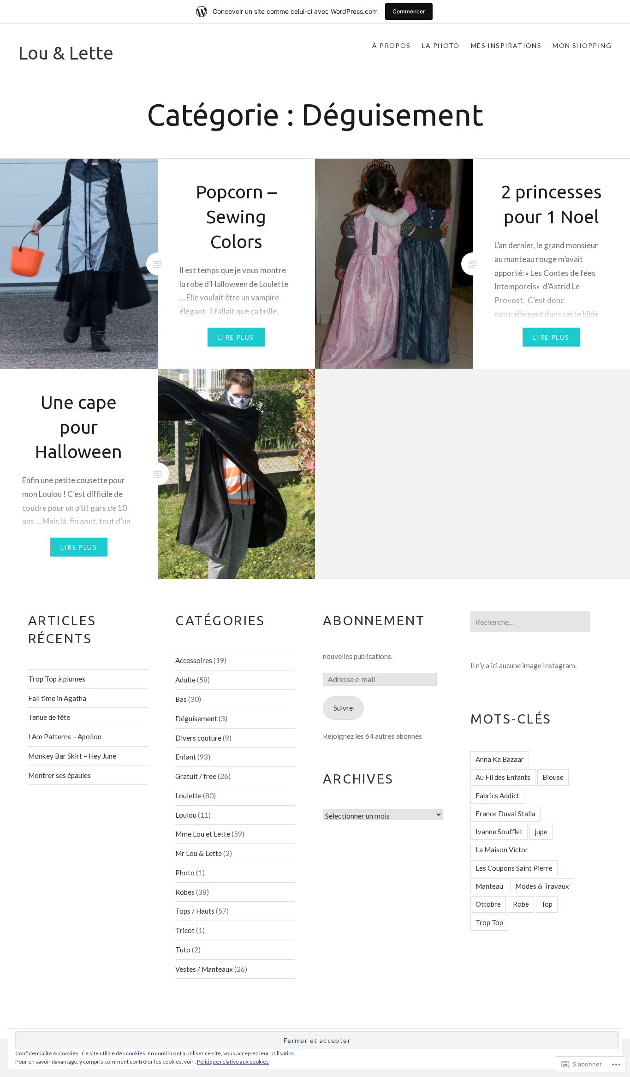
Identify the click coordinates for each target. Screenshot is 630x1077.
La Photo (441, 45)
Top (547, 904)
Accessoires (193, 660)
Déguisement (196, 718)
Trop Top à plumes (56, 679)
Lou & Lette (65, 53)
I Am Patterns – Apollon (64, 736)
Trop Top (489, 922)
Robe (521, 904)
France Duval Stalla (505, 813)
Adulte (185, 680)
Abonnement (374, 620)
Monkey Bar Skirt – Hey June (72, 756)
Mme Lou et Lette (202, 834)
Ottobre (488, 904)
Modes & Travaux (542, 886)
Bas (181, 699)
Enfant (185, 757)
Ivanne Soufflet (499, 831)
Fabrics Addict (497, 795)
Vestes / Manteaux (204, 969)
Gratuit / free (195, 776)
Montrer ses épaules (59, 775)
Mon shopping (582, 45)
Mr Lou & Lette (198, 853)
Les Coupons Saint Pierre (514, 868)
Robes (185, 892)
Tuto (182, 949)
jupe (541, 831)
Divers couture (198, 738)
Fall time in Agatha (57, 698)
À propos (391, 45)
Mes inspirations (506, 45)
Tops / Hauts (194, 911)
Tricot (185, 930)
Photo (185, 872)
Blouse (553, 777)
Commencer (408, 11)
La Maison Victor (501, 849)
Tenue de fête (49, 717)
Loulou (185, 815)
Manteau (489, 886)
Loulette (188, 795)
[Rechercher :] (530, 622)
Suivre (343, 708)
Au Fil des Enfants (502, 777)
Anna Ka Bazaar (499, 759)
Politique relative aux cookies (233, 1061)
